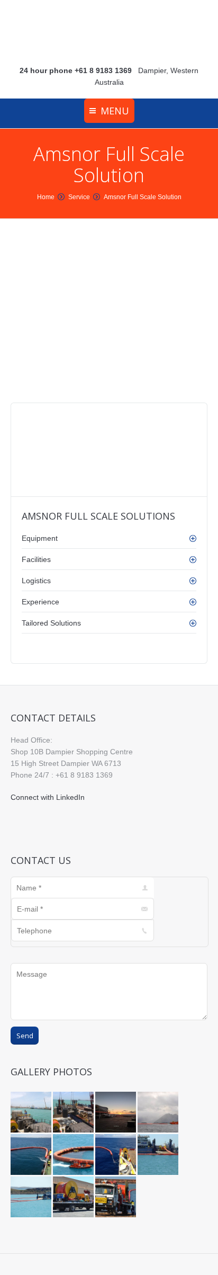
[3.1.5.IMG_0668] (116, 1155)
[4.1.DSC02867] (32, 1197)
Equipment (40, 538)
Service (79, 197)
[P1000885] (74, 1113)
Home (45, 197)
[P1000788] (32, 1113)
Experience (40, 602)
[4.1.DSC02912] (159, 1155)
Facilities (36, 559)
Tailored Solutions (51, 623)
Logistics (36, 580)
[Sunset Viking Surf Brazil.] (116, 1113)
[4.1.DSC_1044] (74, 1197)
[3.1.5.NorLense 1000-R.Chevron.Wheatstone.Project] (32, 1155)
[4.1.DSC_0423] (116, 1197)
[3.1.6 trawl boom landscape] (159, 1113)
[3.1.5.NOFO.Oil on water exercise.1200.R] (74, 1155)
